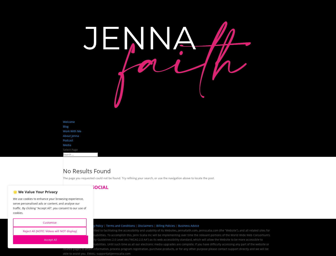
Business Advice (188, 226)
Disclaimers (145, 226)
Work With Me (72, 131)
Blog (66, 126)
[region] (50, 216)
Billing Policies (165, 226)
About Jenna (71, 136)
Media (67, 145)
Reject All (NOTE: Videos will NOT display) (50, 231)
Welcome (69, 122)
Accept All (50, 240)
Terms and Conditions (120, 226)
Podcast (68, 140)
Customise (50, 222)
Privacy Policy (94, 226)
